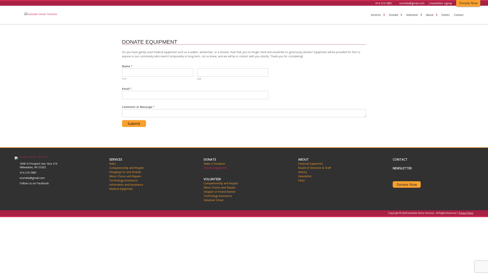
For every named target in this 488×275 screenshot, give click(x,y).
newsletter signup (441, 3)
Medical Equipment (121, 189)
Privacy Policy (466, 213)
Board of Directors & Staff (314, 168)
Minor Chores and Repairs (125, 176)
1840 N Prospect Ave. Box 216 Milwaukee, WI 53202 (38, 165)
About (429, 15)
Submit (134, 123)
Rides (112, 163)
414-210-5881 (383, 3)
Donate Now (406, 184)
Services (376, 15)
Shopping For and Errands (125, 172)
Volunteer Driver (214, 200)
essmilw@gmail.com (412, 3)
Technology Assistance (123, 180)
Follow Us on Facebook (34, 183)
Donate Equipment (215, 168)
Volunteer (412, 15)
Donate (393, 15)
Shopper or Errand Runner (220, 191)
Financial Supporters (310, 163)
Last (199, 78)
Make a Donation (214, 163)
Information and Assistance (126, 184)
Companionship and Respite (126, 168)
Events (445, 15)
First (124, 78)
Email (127, 89)
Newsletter (305, 176)
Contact (459, 15)
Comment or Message (138, 107)
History (302, 172)
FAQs (301, 180)
